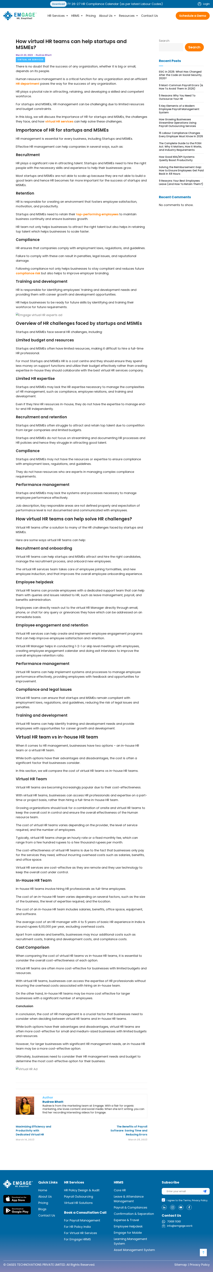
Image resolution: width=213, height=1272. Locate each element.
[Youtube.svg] (181, 1207)
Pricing (91, 16)
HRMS (75, 16)
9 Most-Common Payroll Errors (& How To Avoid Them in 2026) (181, 87)
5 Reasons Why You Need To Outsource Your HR (177, 97)
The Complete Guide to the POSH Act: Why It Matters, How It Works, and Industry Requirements (180, 147)
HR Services (56, 16)
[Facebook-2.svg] (189, 1207)
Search (164, 41)
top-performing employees (97, 214)
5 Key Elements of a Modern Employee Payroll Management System (179, 109)
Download (58, 4)
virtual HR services (59, 121)
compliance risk (28, 273)
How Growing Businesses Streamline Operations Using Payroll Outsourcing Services (177, 123)
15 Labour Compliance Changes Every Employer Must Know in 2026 (181, 134)
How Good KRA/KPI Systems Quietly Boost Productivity (177, 158)
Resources (127, 16)
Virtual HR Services (30, 59)
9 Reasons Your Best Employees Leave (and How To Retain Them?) (181, 182)
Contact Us (149, 16)
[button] (58, 15)
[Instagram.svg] (172, 1207)
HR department (27, 84)
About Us (105, 16)
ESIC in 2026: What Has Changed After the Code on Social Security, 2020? (180, 75)
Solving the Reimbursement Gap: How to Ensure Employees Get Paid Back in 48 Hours (181, 171)
